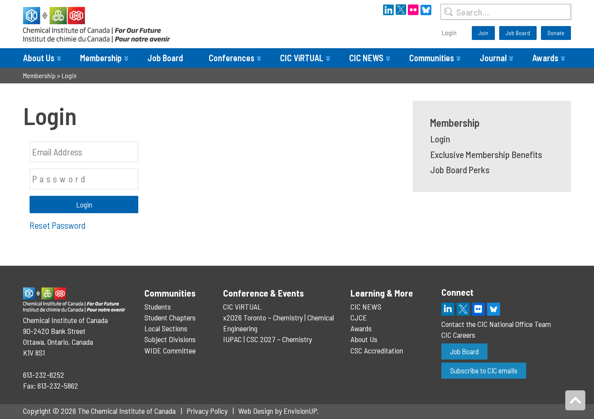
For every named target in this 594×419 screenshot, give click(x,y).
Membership (101, 58)
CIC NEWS (366, 58)
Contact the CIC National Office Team (496, 324)
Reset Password (58, 225)
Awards (545, 58)
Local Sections (165, 328)
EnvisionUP (300, 411)
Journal (493, 58)
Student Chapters (170, 317)
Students (157, 306)
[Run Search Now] (448, 11)
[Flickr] (478, 309)
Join (483, 32)
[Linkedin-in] (447, 309)
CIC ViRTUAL (302, 58)
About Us (38, 58)
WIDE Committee (170, 350)
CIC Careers (458, 335)
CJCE (358, 317)
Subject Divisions (170, 339)
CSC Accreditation (376, 350)
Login (449, 32)
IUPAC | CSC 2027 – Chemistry (267, 339)
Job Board (518, 32)
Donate (555, 32)
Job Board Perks (460, 169)
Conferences (231, 58)
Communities (431, 58)
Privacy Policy (207, 411)
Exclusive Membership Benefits (486, 154)
